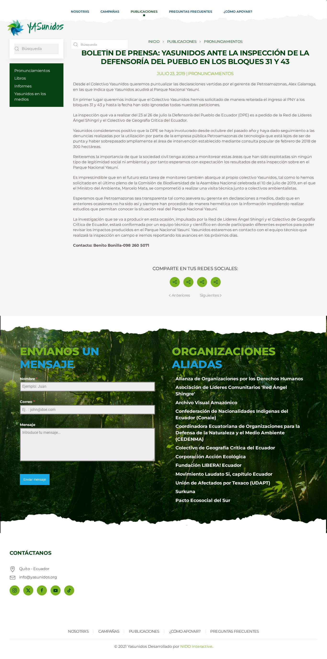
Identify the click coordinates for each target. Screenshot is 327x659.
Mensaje (27, 424)
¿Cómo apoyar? (238, 11)
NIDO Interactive (196, 646)
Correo (27, 401)
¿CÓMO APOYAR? (185, 631)
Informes (23, 86)
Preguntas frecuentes (190, 11)
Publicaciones (144, 11)
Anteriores (181, 295)
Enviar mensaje (34, 479)
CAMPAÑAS (108, 631)
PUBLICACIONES (144, 631)
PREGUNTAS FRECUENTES (234, 631)
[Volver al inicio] (35, 28)
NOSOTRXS (78, 631)
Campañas (110, 11)
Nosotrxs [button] (80, 11)
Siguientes (209, 295)
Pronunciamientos (32, 70)
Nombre (29, 378)
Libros (20, 78)
